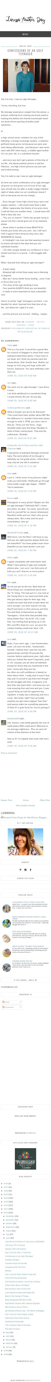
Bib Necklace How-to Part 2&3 (17, 1289)
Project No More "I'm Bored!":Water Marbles (28, 946)
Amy (9, 473)
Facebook (30, 322)
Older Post (45, 800)
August (9, 1231)
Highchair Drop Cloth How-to (17, 1318)
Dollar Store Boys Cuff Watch (17, 1285)
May (8, 1333)
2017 (6, 1187)
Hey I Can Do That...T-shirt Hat (18, 1253)
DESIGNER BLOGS (32, 1380)
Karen (10, 498)
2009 (6, 1351)
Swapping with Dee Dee (15, 1267)
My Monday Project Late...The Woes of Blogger (24, 1311)
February (10, 1343)
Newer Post (6, 800)
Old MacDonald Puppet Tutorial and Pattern (28, 902)
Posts (6, 1002)
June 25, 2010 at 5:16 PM (22, 525)
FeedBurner (31, 1133)
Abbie (10, 557)
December (10, 1216)
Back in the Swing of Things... (17, 1296)
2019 (6, 1184)
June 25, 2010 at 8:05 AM (22, 376)
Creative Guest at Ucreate (16, 1263)
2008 (6, 1354)
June (8, 1238)
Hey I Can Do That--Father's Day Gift (20, 1274)
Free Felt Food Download (15, 1278)
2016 (6, 1191)
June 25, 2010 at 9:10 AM (22, 466)
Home (26, 800)
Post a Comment (9, 753)
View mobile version (25, 805)
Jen (9, 383)
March (8, 1340)
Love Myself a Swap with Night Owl (20, 1293)
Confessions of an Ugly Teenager (19, 1256)
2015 (6, 1194)
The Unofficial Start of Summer (18, 1325)
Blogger (30, 1361)
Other (31, 325)
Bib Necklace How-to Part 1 (16, 1307)
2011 (6, 1209)
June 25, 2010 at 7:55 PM (22, 550)
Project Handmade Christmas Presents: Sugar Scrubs (29, 918)
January (9, 1347)
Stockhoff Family (15, 532)
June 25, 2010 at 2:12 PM (22, 491)
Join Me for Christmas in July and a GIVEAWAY (24, 1242)
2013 (6, 1202)
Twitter (40, 322)
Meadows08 (13, 718)
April (8, 1336)
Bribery (8, 1271)
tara (9, 639)
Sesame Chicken (12, 1260)
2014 (6, 1198)
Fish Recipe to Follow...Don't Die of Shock (22, 1282)
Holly (9, 345)
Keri (9, 582)
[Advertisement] (25, 777)
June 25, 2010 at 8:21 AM (22, 438)
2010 (6, 1213)
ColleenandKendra (16, 408)
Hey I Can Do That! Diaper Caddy (19, 1314)
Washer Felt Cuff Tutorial (15, 1249)
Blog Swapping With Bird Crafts (18, 1300)
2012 (6, 1205)
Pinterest (21, 325)
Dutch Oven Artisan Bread (21, 931)
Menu (25, 34)
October (9, 1224)
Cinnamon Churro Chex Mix (22, 961)
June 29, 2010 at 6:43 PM (22, 711)
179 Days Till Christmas (15, 1245)
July (8, 1234)
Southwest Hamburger (14, 1322)
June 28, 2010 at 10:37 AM (22, 632)
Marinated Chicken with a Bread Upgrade (22, 1303)
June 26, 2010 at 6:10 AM (22, 575)
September (10, 1227)
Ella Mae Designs (12, 1329)
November (10, 1220)
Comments (9, 1007)
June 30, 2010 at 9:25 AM (22, 746)
